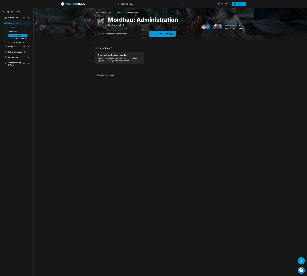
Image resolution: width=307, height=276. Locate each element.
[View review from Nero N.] (203, 26)
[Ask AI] (301, 260)
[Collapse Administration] (29, 35)
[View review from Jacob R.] (216, 26)
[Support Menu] (301, 270)
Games (110, 13)
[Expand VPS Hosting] (28, 57)
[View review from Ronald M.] (207, 26)
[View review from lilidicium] (220, 26)
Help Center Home (13, 12)
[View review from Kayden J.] (212, 26)
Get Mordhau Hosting (161, 34)
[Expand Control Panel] (28, 47)
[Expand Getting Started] (28, 18)
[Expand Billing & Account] (28, 52)
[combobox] (150, 4)
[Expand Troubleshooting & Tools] (28, 64)
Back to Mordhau (106, 75)
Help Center (100, 13)
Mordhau (120, 13)
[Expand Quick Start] (29, 31)
